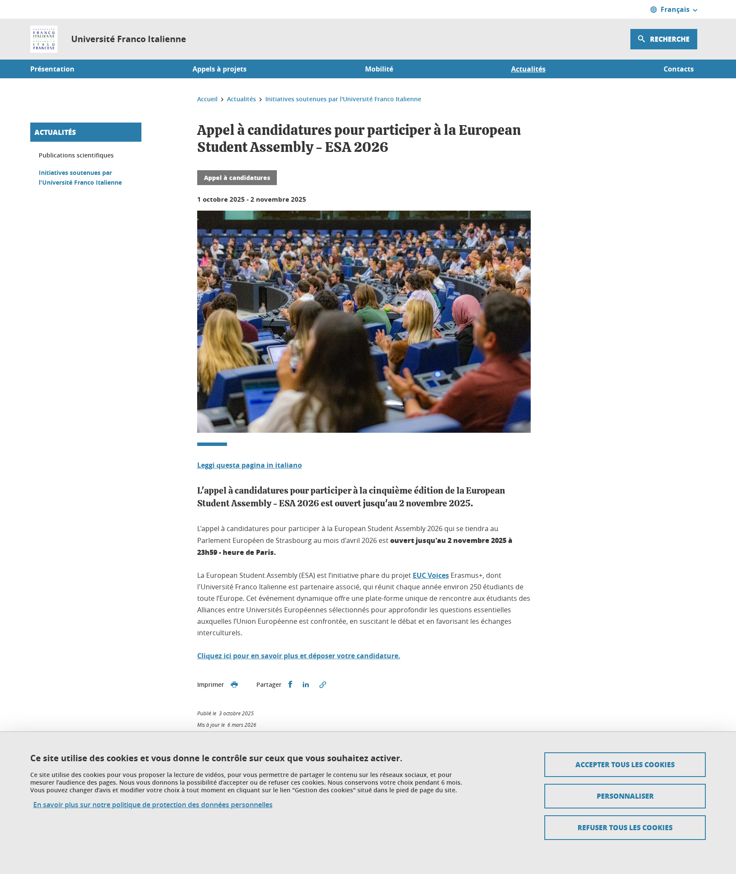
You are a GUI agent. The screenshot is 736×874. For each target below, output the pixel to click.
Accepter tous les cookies (625, 764)
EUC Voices (431, 575)
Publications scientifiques (76, 155)
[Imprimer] (234, 685)
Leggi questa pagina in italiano (249, 465)
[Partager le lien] (323, 685)
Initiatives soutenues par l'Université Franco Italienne (80, 178)
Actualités (55, 132)
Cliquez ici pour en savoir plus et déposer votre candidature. (298, 655)
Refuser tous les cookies (625, 827)
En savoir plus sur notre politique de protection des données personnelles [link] (153, 805)
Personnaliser (625, 796)
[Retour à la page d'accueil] (44, 39)
